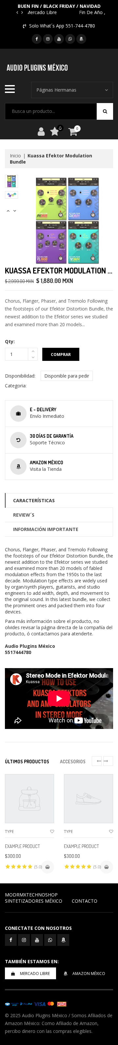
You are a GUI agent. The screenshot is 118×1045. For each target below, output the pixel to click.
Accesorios (73, 761)
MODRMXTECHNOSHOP (31, 895)
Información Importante (45, 529)
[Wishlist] (52, 831)
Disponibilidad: (20, 376)
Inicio (15, 155)
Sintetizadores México (33, 901)
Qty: (10, 341)
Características (34, 500)
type (9, 831)
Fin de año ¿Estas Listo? (72, 12)
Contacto (84, 901)
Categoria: (16, 385)
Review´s (23, 515)
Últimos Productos (27, 761)
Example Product (22, 846)
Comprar (61, 354)
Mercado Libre (35, 973)
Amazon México (88, 973)
